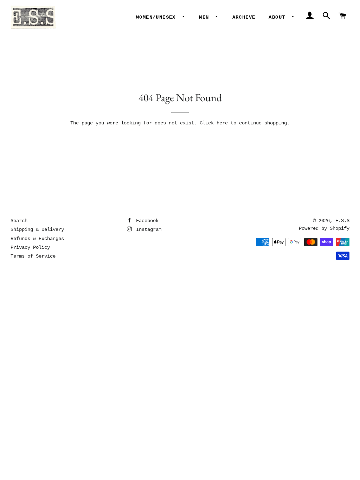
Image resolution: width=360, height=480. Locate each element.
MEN (205, 17)
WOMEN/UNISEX (157, 17)
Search (19, 220)
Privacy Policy (30, 247)
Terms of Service (33, 256)
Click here (214, 123)
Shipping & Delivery (37, 229)
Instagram (147, 229)
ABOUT (278, 17)
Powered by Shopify (324, 228)
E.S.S (342, 220)
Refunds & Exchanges (37, 238)
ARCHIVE (244, 17)
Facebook (146, 220)
